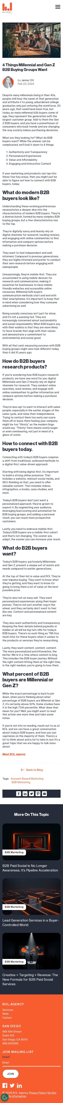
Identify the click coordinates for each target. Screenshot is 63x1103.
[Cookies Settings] (5, 1097)
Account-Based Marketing (27, 778)
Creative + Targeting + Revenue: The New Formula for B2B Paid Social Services (30, 979)
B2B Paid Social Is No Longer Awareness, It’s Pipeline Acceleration (30, 868)
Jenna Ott (27, 80)
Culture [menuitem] (7, 1017)
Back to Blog (34, 769)
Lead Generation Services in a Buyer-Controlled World (30, 922)
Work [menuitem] (5, 1013)
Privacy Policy (37, 1092)
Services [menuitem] (7, 1009)
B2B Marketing (21, 782)
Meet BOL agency (14, 754)
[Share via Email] (44, 793)
